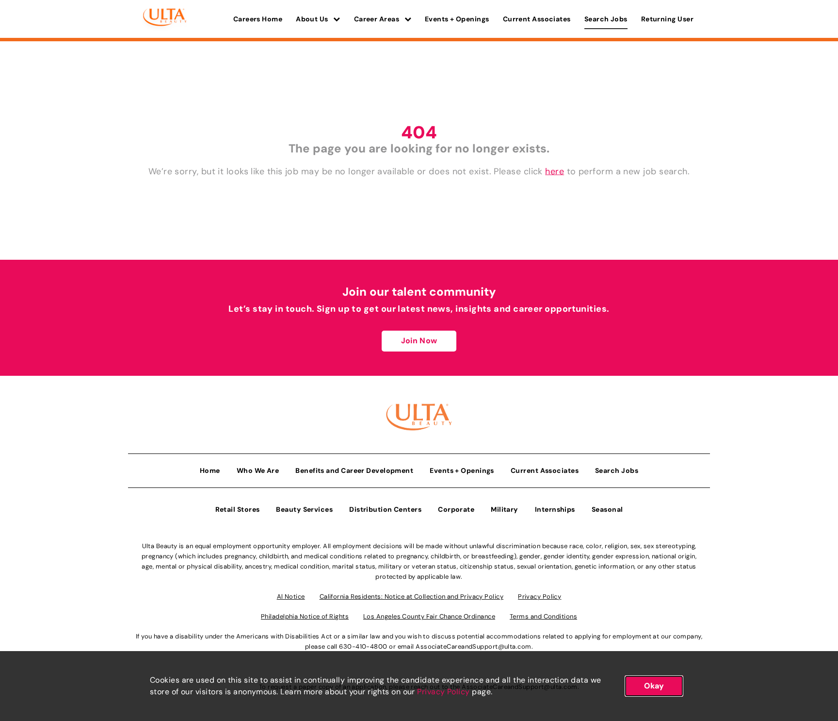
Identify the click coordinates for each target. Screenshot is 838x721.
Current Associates (537, 19)
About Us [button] (313, 19)
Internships (555, 509)
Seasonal (607, 509)
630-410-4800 (363, 646)
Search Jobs (606, 19)
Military (504, 509)
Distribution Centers (385, 509)
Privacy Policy (443, 692)
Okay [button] (654, 686)
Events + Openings (457, 19)
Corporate (456, 509)
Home (210, 470)
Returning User (667, 19)
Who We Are (258, 470)
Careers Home (257, 19)
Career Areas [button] (377, 19)
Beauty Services (304, 509)
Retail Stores (237, 509)
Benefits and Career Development (354, 470)
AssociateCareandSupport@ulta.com (473, 646)
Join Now (419, 340)
